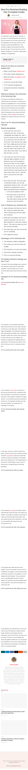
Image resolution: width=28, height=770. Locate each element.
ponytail (10, 455)
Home (8, 6)
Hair (16, 6)
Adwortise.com (16, 762)
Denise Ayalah (15, 15)
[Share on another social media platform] (25, 652)
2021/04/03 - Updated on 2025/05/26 (14, 17)
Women (19, 6)
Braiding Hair (21, 71)
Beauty (12, 6)
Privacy (19, 765)
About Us (8, 765)
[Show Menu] (1, 2)
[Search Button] (26, 2)
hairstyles (14, 114)
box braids (12, 510)
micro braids (13, 390)
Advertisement (14, 765)
